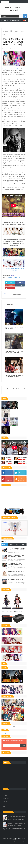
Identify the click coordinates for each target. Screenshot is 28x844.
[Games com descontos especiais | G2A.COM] (14, 511)
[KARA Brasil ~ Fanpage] (14, 231)
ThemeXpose (11, 841)
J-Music (10, 20)
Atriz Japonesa (6, 798)
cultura (4, 806)
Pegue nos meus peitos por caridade (16, 571)
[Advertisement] (14, 26)
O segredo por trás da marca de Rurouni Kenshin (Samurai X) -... (14, 376)
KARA (17, 68)
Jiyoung (4, 68)
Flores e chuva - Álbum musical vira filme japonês (14, 328)
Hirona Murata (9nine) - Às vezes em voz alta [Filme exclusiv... (14, 352)
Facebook (21, 282)
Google (11, 285)
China (4, 803)
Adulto (4, 793)
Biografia (5, 801)
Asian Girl (5, 795)
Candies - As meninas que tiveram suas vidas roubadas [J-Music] (16, 564)
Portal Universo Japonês (14, 8)
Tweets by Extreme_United (7, 733)
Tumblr (21, 285)
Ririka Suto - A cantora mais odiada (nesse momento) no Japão (16, 556)
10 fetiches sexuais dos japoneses (16, 548)
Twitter (11, 282)
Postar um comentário (9, 392)
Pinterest (11, 288)
